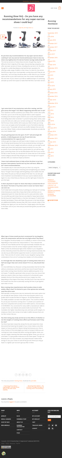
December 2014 (52, 93)
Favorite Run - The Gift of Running (31, 1)
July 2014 (50, 110)
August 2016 (51, 61)
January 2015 (52, 89)
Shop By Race (5, 422)
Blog (18, 416)
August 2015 (51, 72)
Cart (33, 422)
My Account (36, 416)
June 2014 (51, 114)
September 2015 (53, 68)
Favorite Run (53, 200)
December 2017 (52, 43)
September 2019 (53, 33)
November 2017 (52, 47)
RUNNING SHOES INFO (53, 188)
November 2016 (52, 57)
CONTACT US (52, 185)
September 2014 (53, 103)
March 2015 (51, 86)
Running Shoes (19, 381)
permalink (33, 381)
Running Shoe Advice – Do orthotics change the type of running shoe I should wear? (35, 387)
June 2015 (51, 79)
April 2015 (51, 82)
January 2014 (52, 131)
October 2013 (52, 142)
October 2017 (52, 50)
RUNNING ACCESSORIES (52, 195)
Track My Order (37, 425)
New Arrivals (5, 425)
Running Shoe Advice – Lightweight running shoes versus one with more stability (11, 388)
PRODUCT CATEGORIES (51, 180)
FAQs (18, 433)
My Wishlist (36, 419)
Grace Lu (30, 27)
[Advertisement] (14, 96)
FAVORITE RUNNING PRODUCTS (54, 191)
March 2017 (51, 54)
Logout (34, 428)
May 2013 (51, 156)
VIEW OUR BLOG (53, 183)
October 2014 (52, 100)
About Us (20, 422)
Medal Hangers (6, 419)
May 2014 (51, 117)
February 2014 (52, 128)
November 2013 (52, 138)
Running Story (21, 419)
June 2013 (51, 152)
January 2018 (52, 40)
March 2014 (51, 124)
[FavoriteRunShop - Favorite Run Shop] (31, 7)
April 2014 (51, 121)
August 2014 (51, 107)
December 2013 (52, 135)
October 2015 (52, 65)
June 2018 (51, 36)
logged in (12, 402)
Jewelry (3, 416)
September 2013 (53, 145)
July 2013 (50, 149)
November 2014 (52, 96)
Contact (19, 429)
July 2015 (50, 75)
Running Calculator (20, 426)
